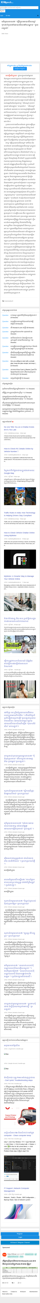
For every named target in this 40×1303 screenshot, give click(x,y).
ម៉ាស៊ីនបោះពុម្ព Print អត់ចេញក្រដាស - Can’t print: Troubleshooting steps (19, 1079)
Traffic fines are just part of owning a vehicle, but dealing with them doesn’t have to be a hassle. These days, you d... (19, 544)
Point (21, 1257)
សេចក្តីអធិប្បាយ (9, 870)
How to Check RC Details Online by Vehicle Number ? (18, 450)
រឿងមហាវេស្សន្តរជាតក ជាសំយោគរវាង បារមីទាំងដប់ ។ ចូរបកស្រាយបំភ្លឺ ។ (19, 861)
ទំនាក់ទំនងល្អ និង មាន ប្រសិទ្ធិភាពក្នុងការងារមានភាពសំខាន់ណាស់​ (20, 620)
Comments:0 (8, 301)
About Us (4, 1292)
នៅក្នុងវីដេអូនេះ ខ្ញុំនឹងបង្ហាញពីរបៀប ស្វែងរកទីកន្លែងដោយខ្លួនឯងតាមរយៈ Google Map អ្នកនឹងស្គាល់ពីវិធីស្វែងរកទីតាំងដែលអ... (19, 481)
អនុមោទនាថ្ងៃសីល (12, 1045)
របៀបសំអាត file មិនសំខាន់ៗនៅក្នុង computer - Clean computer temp (19, 1134)
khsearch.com (29, 1254)
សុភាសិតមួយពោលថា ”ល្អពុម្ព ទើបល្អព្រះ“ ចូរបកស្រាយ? (19, 935)
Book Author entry (7, 1294)
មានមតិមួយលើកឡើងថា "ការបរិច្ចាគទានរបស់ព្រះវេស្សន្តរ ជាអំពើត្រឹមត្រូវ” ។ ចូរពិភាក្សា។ (19, 882)
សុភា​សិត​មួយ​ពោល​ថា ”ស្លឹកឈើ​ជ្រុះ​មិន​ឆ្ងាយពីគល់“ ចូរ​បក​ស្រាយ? (19, 792)
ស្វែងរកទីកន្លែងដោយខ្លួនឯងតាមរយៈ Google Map (19, 472)
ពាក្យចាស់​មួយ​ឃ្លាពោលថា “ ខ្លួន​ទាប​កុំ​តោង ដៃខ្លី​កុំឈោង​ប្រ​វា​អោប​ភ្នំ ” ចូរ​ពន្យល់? (20, 1006)
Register (20, 1234)
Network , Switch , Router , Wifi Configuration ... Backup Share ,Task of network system (20, 1198)
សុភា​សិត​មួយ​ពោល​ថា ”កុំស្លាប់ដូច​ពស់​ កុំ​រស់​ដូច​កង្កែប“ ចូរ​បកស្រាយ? (20, 902)
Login (20, 1237)
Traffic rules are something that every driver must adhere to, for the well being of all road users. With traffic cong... (19, 523)
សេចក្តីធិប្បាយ (9, 891)
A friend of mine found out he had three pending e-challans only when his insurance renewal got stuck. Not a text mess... (19, 438)
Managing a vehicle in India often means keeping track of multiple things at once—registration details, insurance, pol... (20, 587)
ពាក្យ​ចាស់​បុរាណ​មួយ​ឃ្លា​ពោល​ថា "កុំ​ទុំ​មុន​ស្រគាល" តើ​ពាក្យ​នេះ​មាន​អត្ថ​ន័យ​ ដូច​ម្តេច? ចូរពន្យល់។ (19, 758)
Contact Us (14, 1292)
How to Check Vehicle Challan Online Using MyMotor (19, 534)
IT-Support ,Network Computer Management (16, 1190)
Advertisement (33, 1292)
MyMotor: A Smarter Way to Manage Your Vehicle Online (19, 578)
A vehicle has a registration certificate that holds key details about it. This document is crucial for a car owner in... (19, 459)
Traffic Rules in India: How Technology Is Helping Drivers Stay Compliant (19, 514)
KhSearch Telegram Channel (20, 1242)
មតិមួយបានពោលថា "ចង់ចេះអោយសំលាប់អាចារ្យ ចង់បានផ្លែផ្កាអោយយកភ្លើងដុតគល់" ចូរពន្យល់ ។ (19, 826)
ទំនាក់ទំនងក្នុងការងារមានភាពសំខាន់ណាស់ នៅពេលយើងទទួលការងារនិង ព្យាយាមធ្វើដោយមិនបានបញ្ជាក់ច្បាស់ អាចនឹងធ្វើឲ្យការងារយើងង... (20, 629)
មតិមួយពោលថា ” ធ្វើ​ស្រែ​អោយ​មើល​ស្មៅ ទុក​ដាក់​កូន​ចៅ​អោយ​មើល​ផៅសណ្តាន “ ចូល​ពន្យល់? (20, 25)
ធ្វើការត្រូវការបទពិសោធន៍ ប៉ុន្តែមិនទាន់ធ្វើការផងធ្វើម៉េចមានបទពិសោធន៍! (18, 663)
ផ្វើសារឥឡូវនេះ (20, 69)
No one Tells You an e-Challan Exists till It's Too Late (19, 428)
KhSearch (23, 1292)
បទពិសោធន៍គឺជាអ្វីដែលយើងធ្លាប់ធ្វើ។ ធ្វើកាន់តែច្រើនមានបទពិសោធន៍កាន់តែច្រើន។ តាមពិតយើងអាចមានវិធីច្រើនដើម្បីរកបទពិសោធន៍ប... (19, 674)
